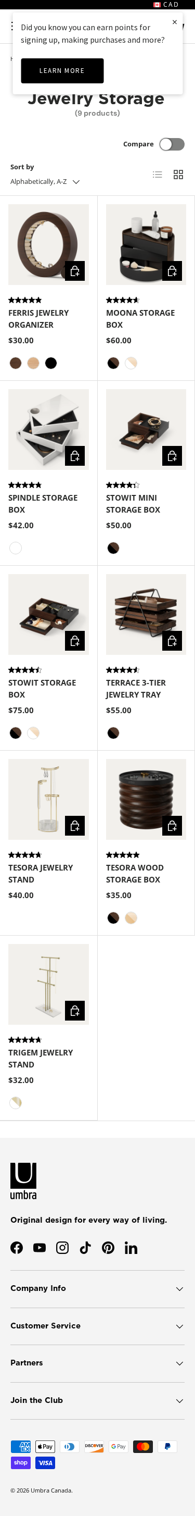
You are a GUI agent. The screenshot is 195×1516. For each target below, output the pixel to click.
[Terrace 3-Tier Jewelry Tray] (146, 614)
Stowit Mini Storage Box (133, 503)
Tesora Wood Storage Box (135, 873)
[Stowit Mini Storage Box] (146, 429)
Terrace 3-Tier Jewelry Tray (136, 688)
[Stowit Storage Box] (48, 614)
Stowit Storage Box (42, 688)
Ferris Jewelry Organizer (38, 318)
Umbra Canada (51, 1490)
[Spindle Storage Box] (48, 429)
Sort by (22, 166)
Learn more (62, 70)
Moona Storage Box (140, 318)
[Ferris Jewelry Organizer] (48, 244)
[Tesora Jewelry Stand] (48, 799)
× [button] (174, 21)
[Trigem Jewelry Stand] (48, 984)
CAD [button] (170, 4)
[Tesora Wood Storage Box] (146, 799)
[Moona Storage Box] (146, 244)
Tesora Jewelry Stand (40, 873)
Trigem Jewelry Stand (40, 1058)
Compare (138, 143)
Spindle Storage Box (42, 503)
